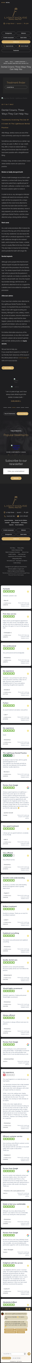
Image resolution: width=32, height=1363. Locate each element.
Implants (11, 524)
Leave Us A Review (22, 413)
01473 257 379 (9, 46)
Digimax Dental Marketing (18, 571)
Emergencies (8, 33)
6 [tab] (27, 407)
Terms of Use (25, 552)
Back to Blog (8, 368)
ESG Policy (12, 548)
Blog (11, 61)
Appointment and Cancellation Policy (17, 556)
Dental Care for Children (21, 520)
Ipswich (19, 512)
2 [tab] (9, 407)
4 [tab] (18, 407)
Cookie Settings (17, 562)
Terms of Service (17, 575)
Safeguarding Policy (17, 558)
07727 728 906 (24, 46)
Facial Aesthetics (19, 524)
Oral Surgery (24, 522)
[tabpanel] (16, 399)
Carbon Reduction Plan (16, 550)
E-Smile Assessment (8, 37)
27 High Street (10, 512)
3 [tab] (14, 407)
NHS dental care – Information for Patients (17, 560)
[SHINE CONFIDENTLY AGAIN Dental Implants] (16, 450)
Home (6, 61)
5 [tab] (22, 407)
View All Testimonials (9, 413)
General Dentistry (8, 520)
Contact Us (16, 42)
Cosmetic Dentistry (20, 61)
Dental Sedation (15, 522)
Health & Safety (12, 554)
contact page (22, 358)
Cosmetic (7, 522)
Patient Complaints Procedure (12, 552)
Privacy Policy (20, 548)
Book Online (23, 37)
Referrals (23, 33)
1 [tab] (5, 407)
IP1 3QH (26, 512)
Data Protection (22, 554)
